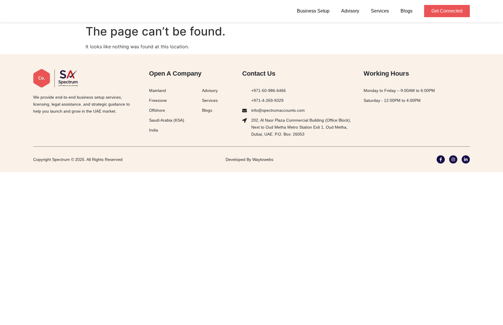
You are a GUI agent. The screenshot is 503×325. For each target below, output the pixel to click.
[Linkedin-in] (466, 159)
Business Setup (313, 10)
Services (380, 10)
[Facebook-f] (441, 159)
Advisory (350, 10)
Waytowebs (262, 159)
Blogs (406, 10)
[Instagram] (453, 159)
